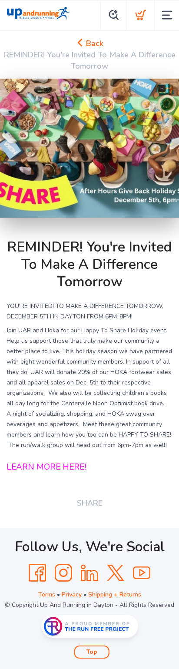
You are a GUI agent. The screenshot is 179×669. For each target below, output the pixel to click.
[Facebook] (37, 573)
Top (91, 652)
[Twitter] (116, 573)
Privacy (72, 594)
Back (93, 43)
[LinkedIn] (89, 573)
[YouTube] (142, 573)
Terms (46, 594)
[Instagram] (63, 573)
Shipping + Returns (114, 594)
